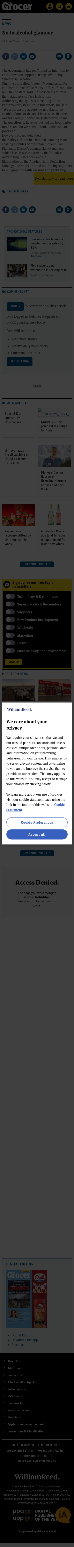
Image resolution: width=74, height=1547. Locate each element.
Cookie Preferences (37, 822)
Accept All (37, 834)
